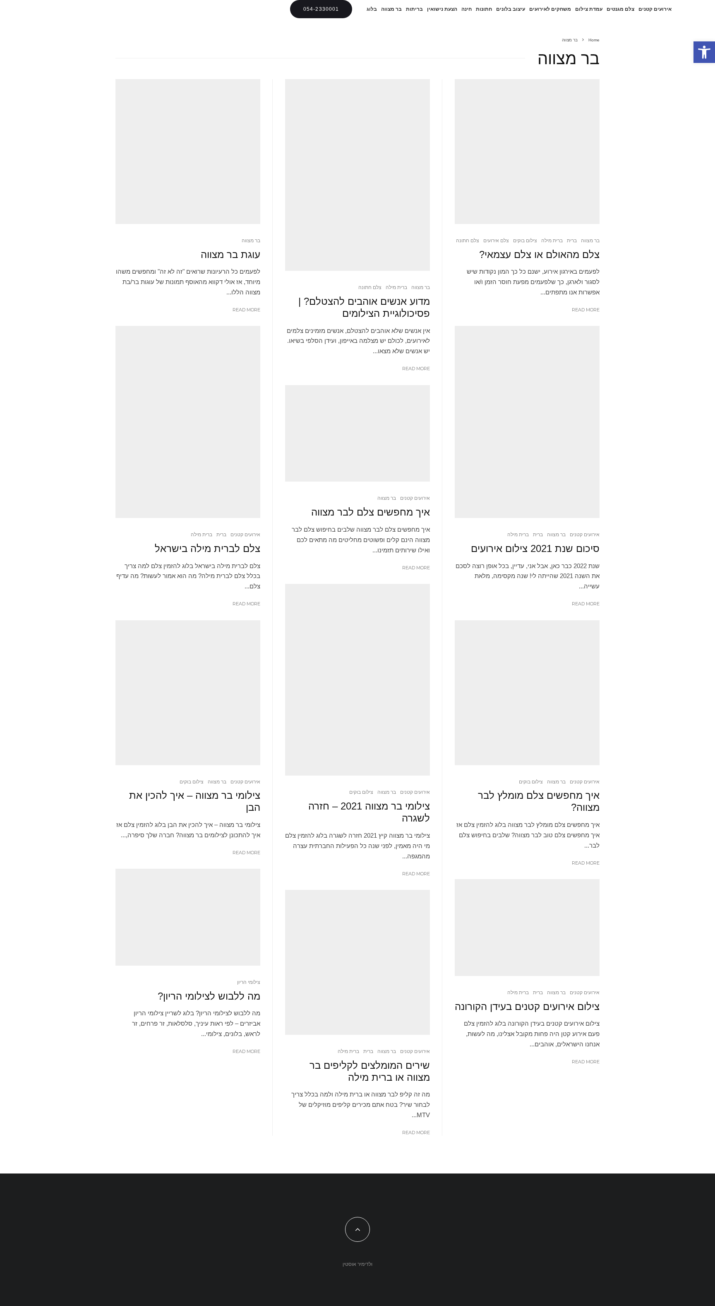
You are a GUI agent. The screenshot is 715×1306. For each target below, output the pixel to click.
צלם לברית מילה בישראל (207, 548)
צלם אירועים (496, 240)
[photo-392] (527, 151)
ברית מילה (552, 240)
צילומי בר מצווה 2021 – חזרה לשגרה (369, 812)
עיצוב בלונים (510, 9)
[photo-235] (187, 692)
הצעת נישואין (442, 9)
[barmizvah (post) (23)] (357, 433)
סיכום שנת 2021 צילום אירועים (535, 548)
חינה (466, 9)
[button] (704, 52)
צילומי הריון (248, 982)
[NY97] (527, 422)
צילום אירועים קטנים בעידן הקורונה (527, 1006)
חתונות (484, 9)
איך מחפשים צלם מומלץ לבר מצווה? (539, 801)
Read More (586, 310)
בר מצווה (391, 9)
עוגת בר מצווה (230, 254)
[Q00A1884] (187, 917)
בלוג (372, 9)
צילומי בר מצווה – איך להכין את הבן (194, 801)
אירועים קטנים (655, 9)
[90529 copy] (357, 962)
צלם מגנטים (620, 9)
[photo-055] (187, 422)
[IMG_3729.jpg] (357, 680)
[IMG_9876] (357, 175)
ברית (572, 240)
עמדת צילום (588, 9)
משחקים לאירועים (550, 9)
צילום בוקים (525, 240)
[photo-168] (187, 151)
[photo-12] (527, 692)
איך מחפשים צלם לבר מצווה (370, 512)
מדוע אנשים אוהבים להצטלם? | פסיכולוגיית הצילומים (364, 307)
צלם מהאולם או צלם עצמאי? (539, 254)
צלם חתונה (467, 240)
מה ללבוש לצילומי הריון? (209, 996)
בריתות (414, 9)
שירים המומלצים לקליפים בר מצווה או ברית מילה (370, 1071)
